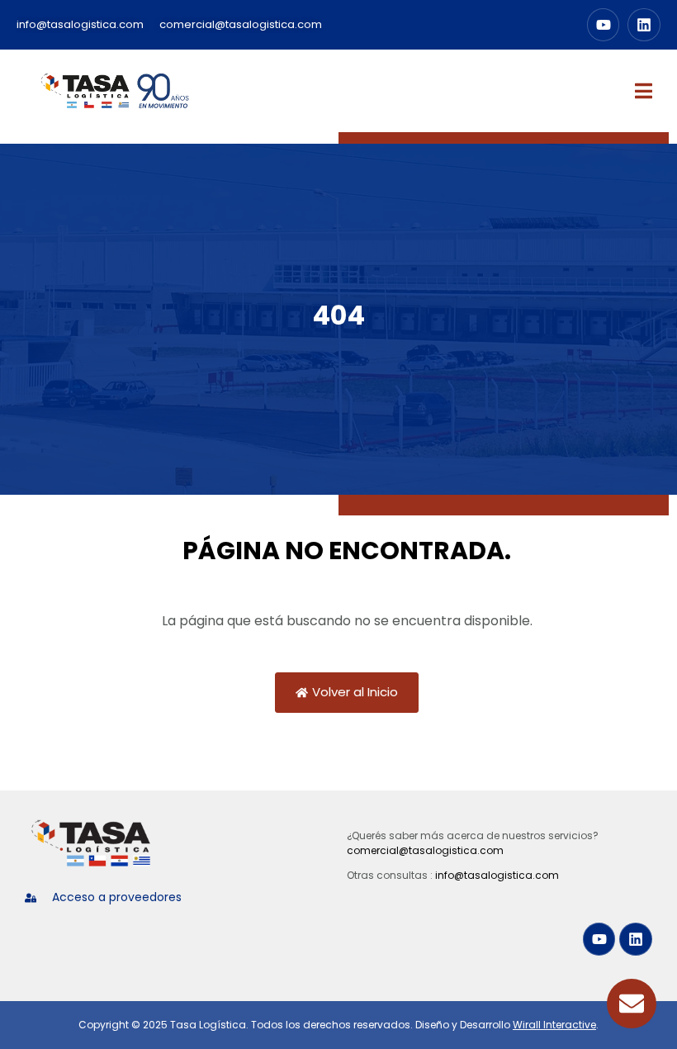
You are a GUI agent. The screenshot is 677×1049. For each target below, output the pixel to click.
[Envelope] (631, 1003)
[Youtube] (603, 24)
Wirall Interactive (554, 1025)
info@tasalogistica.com (497, 875)
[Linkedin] (643, 24)
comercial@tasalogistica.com (425, 850)
